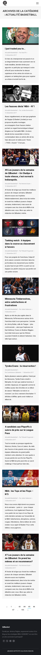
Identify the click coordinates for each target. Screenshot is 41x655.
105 (22, 610)
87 (13, 610)
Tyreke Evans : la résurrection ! (20, 366)
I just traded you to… (15, 48)
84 (24, 607)
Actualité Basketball (11, 52)
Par (22, 52)
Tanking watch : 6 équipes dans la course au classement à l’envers (20, 243)
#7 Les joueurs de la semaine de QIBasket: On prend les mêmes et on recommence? (19, 558)
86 (34, 607)
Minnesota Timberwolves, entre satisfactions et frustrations (18, 302)
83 (20, 607)
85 (29, 607)
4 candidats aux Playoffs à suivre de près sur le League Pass (19, 430)
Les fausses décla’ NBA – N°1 (20, 106)
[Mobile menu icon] (37, 3)
